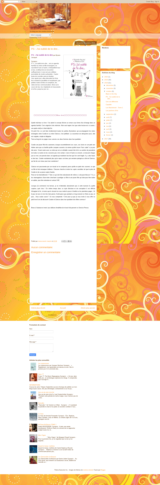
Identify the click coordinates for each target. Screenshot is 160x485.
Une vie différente (112, 101)
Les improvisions (43, 363)
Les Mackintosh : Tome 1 (114, 107)
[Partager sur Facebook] (69, 241)
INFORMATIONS (34, 385)
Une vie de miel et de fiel (46, 392)
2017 (106, 139)
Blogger (103, 470)
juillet (108, 120)
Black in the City (111, 94)
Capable (109, 104)
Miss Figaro (42, 435)
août (108, 117)
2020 (106, 77)
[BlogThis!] (64, 241)
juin (107, 123)
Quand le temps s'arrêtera (46, 446)
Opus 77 (41, 374)
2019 (106, 80)
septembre (110, 114)
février (108, 135)
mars (108, 132)
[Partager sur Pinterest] (71, 241)
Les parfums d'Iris (112, 110)
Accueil (63, 308)
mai (107, 126)
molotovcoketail (88, 470)
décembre (110, 85)
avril (107, 129)
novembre (110, 88)
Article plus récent (38, 308)
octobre (109, 91)
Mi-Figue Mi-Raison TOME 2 (47, 424)
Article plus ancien (88, 308)
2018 (106, 83)
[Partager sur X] (67, 241)
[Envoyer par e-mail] (62, 241)
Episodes (41, 403)
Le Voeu (40, 414)
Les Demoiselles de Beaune (47, 457)
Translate (45, 38)
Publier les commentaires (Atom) (67, 315)
